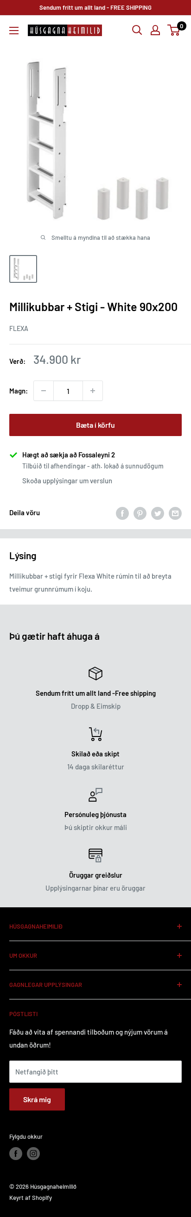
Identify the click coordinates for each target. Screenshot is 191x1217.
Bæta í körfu (95, 424)
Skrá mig (37, 1099)
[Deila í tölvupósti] (175, 512)
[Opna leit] (137, 30)
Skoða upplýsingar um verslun (67, 480)
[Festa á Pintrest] (140, 512)
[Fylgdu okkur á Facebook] (15, 1153)
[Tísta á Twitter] (157, 512)
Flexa (18, 328)
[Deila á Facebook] (122, 512)
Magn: (18, 391)
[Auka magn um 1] (92, 390)
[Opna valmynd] (14, 30)
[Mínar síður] (155, 30)
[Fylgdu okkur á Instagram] (33, 1153)
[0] (174, 30)
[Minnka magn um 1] (43, 390)
